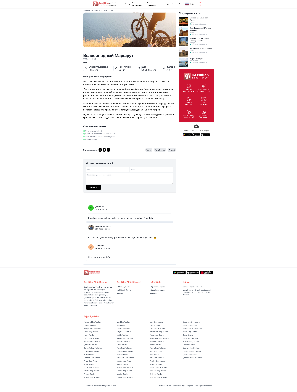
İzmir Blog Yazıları (156, 322)
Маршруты (167, 4)
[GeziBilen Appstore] (193, 272)
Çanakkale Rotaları (190, 354)
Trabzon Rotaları (156, 374)
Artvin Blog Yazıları (91, 361)
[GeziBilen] (101, 4)
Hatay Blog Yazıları (91, 332)
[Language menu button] (187, 4)
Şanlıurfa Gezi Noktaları (93, 348)
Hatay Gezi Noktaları (92, 338)
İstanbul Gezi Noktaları (125, 358)
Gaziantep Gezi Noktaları (192, 328)
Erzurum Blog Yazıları (191, 341)
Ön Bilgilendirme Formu (204, 386)
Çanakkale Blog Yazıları (192, 351)
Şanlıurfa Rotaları (90, 345)
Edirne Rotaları (89, 354)
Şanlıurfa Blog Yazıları (92, 341)
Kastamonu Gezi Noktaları (159, 338)
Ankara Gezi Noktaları (92, 377)
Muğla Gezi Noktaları (125, 338)
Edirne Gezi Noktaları (92, 358)
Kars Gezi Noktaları (157, 358)
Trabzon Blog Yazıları (158, 371)
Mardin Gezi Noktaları (125, 367)
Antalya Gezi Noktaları (158, 367)
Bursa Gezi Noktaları (190, 338)
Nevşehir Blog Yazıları (92, 322)
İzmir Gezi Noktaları (157, 328)
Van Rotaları (121, 325)
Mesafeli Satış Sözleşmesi (183, 386)
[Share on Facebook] (108, 150)
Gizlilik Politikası (165, 386)
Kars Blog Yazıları (156, 351)
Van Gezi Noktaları (124, 328)
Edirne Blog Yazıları (91, 351)
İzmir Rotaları (155, 325)
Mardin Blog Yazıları (124, 361)
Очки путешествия (137, 4)
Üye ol (201, 4)
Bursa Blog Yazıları (190, 332)
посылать (92, 187)
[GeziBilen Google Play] (179, 272)
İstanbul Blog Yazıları (125, 351)
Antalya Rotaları (156, 364)
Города (128, 4)
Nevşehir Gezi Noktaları (93, 328)
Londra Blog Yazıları (124, 371)
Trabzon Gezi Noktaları (159, 377)
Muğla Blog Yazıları (124, 332)
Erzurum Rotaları (189, 345)
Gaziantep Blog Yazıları (191, 322)
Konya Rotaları (155, 345)
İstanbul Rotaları (123, 354)
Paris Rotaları (122, 345)
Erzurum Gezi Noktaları (191, 348)
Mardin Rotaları (122, 364)
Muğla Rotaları (122, 335)
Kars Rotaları (154, 354)
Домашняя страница (113, 4)
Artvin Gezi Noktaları (91, 367)
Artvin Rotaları (89, 364)
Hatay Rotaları (89, 335)
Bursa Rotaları (188, 335)
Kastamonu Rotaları (157, 335)
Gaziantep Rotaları (190, 325)
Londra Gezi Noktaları (125, 377)
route (105, 10)
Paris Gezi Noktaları (124, 348)
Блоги (175, 4)
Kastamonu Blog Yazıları (159, 332)
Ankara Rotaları (89, 374)
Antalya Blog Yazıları (157, 361)
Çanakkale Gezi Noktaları (192, 358)
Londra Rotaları (122, 374)
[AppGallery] (206, 272)
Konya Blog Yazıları (157, 341)
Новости (182, 4)
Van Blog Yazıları (123, 322)
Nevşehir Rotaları (90, 325)
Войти (192, 4)
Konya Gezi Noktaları (158, 348)
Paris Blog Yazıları (123, 341)
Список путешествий (152, 4)
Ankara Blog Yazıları (91, 371)
